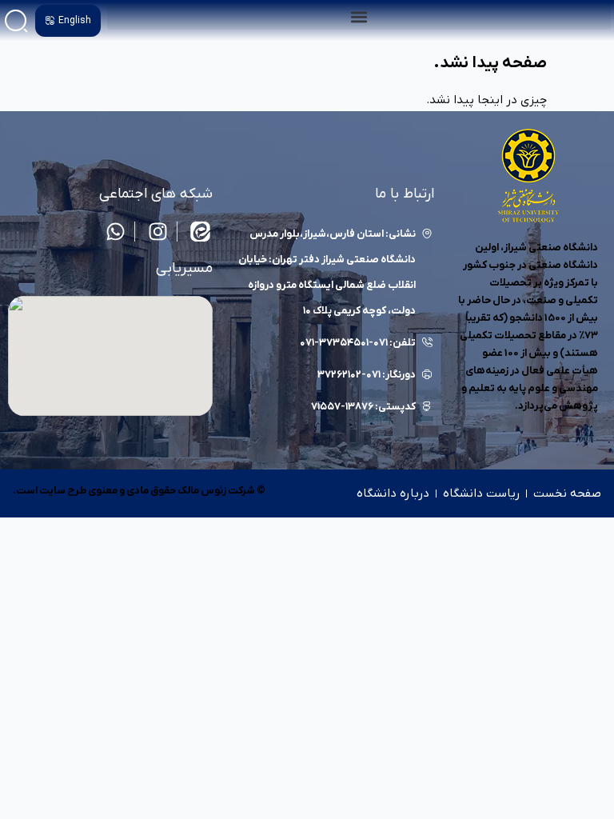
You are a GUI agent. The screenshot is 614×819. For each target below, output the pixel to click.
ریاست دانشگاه (481, 493)
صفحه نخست (567, 493)
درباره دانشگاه (393, 493)
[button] (359, 16)
